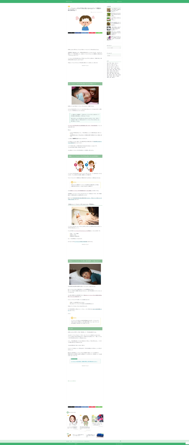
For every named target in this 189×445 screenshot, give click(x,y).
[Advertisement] (85, 42)
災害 (118, 73)
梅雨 (113, 73)
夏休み (116, 69)
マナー (112, 68)
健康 (68, 6)
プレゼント (109, 68)
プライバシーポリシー (111, 1)
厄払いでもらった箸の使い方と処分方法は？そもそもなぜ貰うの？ (116, 32)
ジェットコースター (115, 64)
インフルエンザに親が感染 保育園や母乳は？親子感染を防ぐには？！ (84, 361)
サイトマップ (102, 1)
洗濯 (115, 73)
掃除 (108, 72)
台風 (108, 69)
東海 (108, 73)
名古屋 (111, 69)
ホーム (96, 1)
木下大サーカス (117, 72)
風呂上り (114, 77)
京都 (115, 68)
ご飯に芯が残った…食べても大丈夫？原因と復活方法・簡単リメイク (116, 28)
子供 (119, 69)
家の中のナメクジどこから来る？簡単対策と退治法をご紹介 (116, 14)
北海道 (118, 68)
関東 (108, 77)
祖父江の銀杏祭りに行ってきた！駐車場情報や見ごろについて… (116, 23)
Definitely (69, 1)
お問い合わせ (119, 1)
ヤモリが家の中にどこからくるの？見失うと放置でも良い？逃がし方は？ (116, 9)
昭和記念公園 (112, 72)
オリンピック (109, 64)
